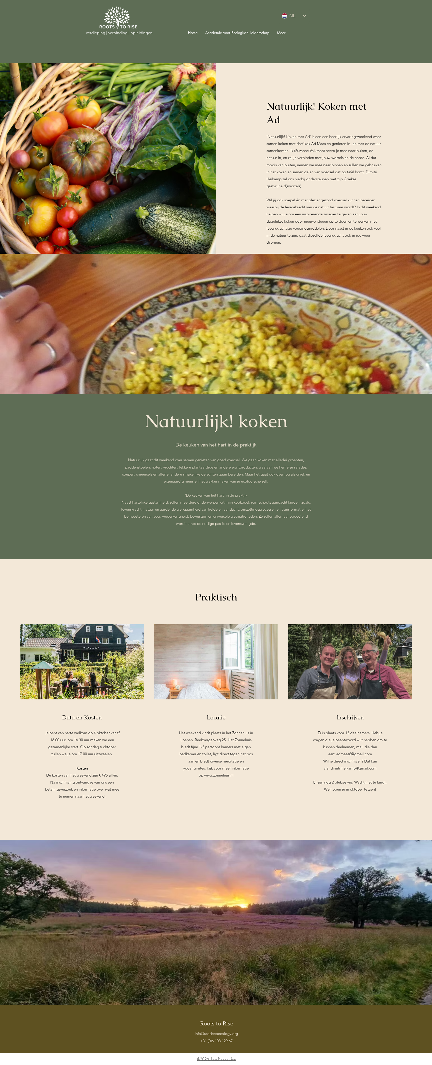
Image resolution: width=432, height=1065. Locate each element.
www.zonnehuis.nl (219, 775)
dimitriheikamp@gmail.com (353, 768)
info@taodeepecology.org (216, 1033)
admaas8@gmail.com (354, 753)
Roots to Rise (216, 1023)
